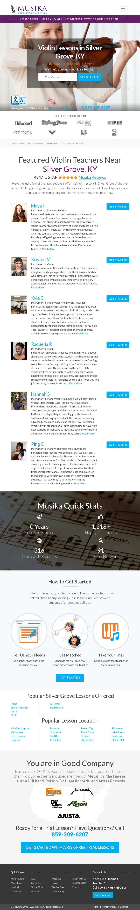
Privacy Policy (109, 907)
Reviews (76, 887)
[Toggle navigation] (123, 9)
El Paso (85, 736)
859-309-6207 (97, 108)
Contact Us (36, 883)
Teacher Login (79, 883)
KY (29, 143)
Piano (14, 703)
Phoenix (54, 728)
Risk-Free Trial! (107, 19)
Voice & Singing (19, 707)
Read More (48, 248)
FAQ (52, 108)
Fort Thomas (18, 736)
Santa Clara (87, 732)
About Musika (17, 879)
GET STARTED (89, 77)
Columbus (55, 740)
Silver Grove (38, 143)
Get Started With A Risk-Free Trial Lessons (70, 847)
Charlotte (55, 732)
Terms (95, 907)
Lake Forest (118, 732)
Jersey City (87, 728)
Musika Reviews (92, 177)
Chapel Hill (117, 740)
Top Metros (16, 891)
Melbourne (17, 732)
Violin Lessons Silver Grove (72, 143)
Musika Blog (58, 891)
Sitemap (124, 907)
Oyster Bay (87, 740)
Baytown (116, 736)
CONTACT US (68, 108)
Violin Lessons (52, 143)
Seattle (54, 736)
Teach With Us (79, 879)
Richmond (117, 728)
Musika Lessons (17, 143)
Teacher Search (59, 887)
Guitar (14, 711)
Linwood (15, 740)
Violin (14, 715)
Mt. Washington (20, 728)
